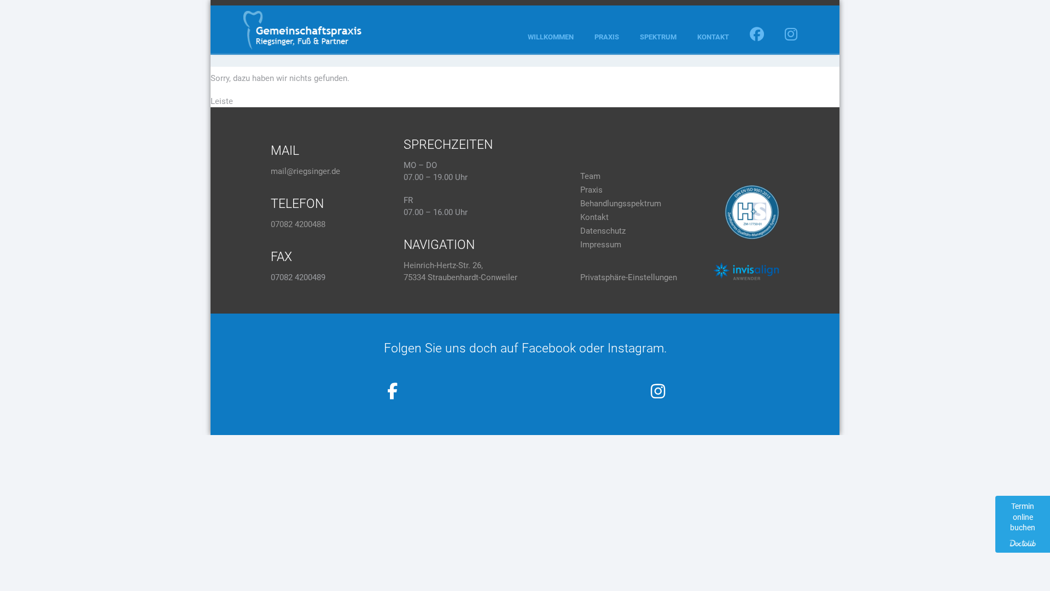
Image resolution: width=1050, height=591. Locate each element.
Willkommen (551, 37)
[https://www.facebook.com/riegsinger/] (392, 391)
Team (590, 176)
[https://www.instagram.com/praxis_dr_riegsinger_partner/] (658, 391)
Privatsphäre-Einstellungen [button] (628, 277)
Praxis (606, 37)
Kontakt (713, 37)
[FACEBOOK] (756, 37)
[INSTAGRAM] (791, 37)
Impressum (600, 245)
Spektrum (658, 37)
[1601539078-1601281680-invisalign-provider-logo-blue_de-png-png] (746, 271)
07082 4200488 (298, 224)
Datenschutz (603, 231)
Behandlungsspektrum (620, 203)
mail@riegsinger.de (305, 171)
